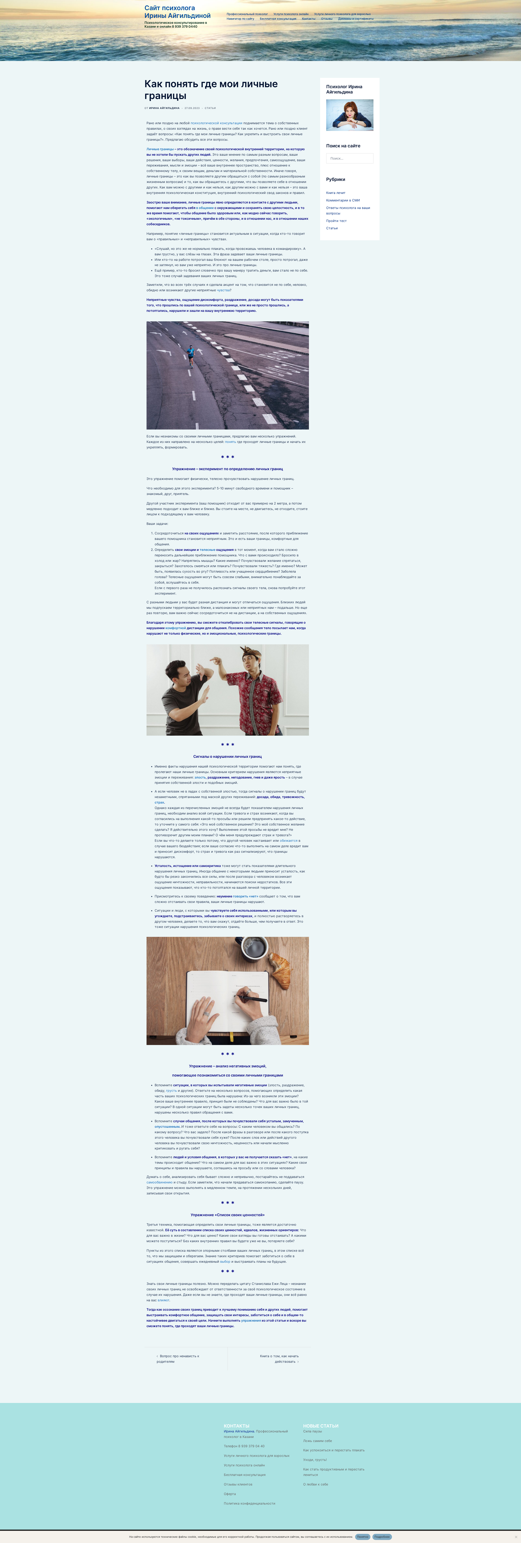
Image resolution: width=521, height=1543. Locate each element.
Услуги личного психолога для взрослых (342, 14)
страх (159, 802)
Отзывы (327, 18)
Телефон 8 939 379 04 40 (244, 1446)
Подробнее (382, 1536)
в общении (205, 208)
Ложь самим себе (317, 1441)
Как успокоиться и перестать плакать (334, 1450)
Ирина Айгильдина (164, 108)
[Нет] (516, 1537)
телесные (207, 550)
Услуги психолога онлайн (291, 14)
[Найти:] (350, 158)
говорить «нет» (245, 896)
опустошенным (167, 1126)
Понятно (363, 1536)
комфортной (175, 628)
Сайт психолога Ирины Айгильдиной (177, 12)
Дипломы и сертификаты (356, 18)
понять (230, 442)
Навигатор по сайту (240, 18)
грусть (171, 1090)
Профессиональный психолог (247, 14)
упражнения (250, 1320)
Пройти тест (336, 221)
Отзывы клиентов (238, 1484)
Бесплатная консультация (278, 18)
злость (200, 777)
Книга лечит (336, 193)
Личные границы (160, 149)
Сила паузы (312, 1431)
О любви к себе (315, 1484)
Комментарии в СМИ (343, 200)
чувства (223, 290)
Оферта (230, 1494)
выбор (225, 1261)
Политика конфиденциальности (249, 1503)
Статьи (210, 108)
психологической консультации (216, 123)
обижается (289, 840)
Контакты (308, 18)
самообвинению (160, 1182)
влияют (163, 1300)
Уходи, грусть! (315, 1460)
